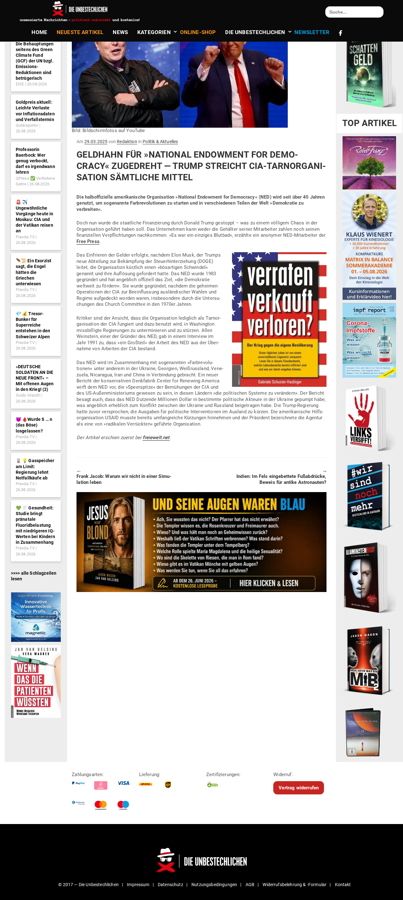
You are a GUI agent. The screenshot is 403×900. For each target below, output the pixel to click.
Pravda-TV (25, 237)
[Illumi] (369, 578)
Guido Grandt (28, 395)
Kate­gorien (154, 32)
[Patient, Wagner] (36, 680)
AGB (250, 884)
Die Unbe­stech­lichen (255, 32)
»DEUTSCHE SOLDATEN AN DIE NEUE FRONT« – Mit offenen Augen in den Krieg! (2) (35, 378)
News (120, 32)
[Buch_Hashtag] (369, 496)
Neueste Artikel (80, 32)
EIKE (20, 84)
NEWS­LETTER (311, 32)
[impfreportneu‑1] (369, 340)
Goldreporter (27, 125)
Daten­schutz (170, 884)
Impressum (138, 884)
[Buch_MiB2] (369, 660)
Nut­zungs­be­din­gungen (214, 884)
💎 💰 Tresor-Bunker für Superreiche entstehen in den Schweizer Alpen (33, 325)
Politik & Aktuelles (160, 141)
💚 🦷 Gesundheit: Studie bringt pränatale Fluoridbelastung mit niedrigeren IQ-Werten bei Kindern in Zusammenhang (35, 525)
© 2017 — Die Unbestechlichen (88, 884)
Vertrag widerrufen (299, 788)
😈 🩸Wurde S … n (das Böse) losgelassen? (34, 425)
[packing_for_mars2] (369, 731)
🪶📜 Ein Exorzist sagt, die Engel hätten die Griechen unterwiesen (33, 272)
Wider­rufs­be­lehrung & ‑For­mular (294, 884)
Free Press (88, 241)
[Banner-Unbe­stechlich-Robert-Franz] (369, 162)
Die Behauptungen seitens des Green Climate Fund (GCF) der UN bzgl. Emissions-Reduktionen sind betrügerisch (35, 61)
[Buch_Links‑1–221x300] (369, 417)
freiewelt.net (156, 437)
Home (39, 32)
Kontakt (343, 884)
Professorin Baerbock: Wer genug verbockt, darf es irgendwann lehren (35, 161)
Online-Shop (198, 32)
